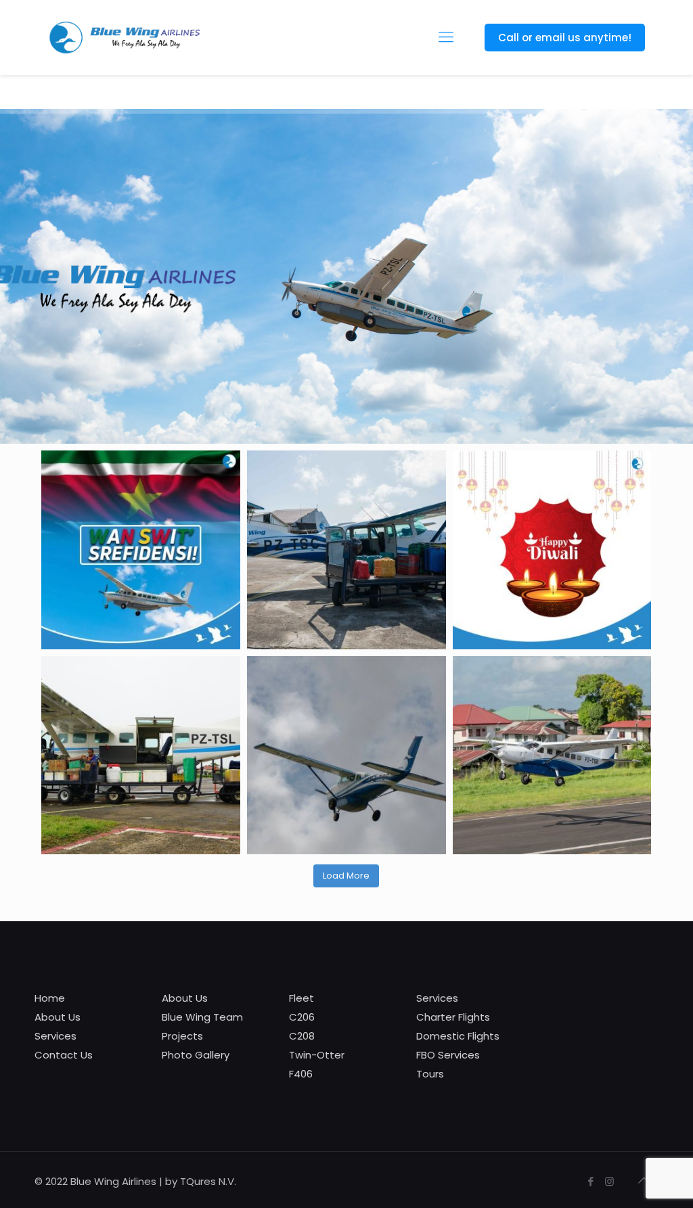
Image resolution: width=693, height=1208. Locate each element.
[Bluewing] (123, 37)
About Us (58, 1017)
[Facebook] (591, 1181)
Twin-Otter (316, 1055)
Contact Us (64, 1055)
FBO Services (448, 1055)
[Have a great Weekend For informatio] (552, 755)
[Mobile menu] (445, 37)
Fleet (301, 998)
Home (50, 998)
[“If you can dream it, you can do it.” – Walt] (346, 755)
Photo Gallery (195, 1055)
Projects (182, 1036)
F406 (301, 1074)
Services (55, 1036)
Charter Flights (453, 1017)
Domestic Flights (457, 1036)
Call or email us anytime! (564, 37)
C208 (302, 1036)
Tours (430, 1074)
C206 (302, 1017)
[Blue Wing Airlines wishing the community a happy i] (140, 549)
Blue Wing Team (202, 1017)
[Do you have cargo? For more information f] (346, 549)
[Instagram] (609, 1181)
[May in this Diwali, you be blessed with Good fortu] (552, 549)
